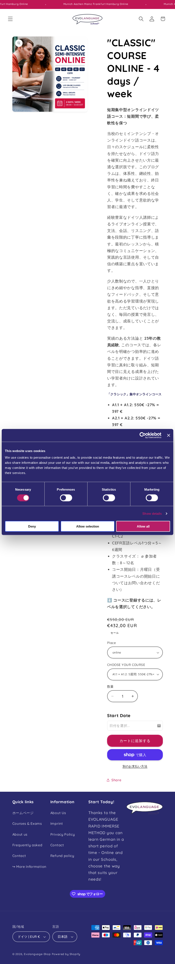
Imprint (56, 823)
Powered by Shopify (66, 954)
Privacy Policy (62, 834)
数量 (110, 686)
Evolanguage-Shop (37, 954)
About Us (58, 813)
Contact (19, 856)
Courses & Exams (27, 823)
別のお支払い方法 (134, 766)
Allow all (143, 526)
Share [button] (116, 780)
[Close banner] (168, 435)
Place (111, 643)
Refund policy (62, 856)
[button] (10, 18)
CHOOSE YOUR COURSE (126, 665)
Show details (152, 513)
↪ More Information (29, 866)
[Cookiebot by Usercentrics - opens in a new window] (142, 435)
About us (20, 834)
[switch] (66, 497)
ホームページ (23, 813)
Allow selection (87, 526)
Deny (32, 526)
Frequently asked (27, 845)
